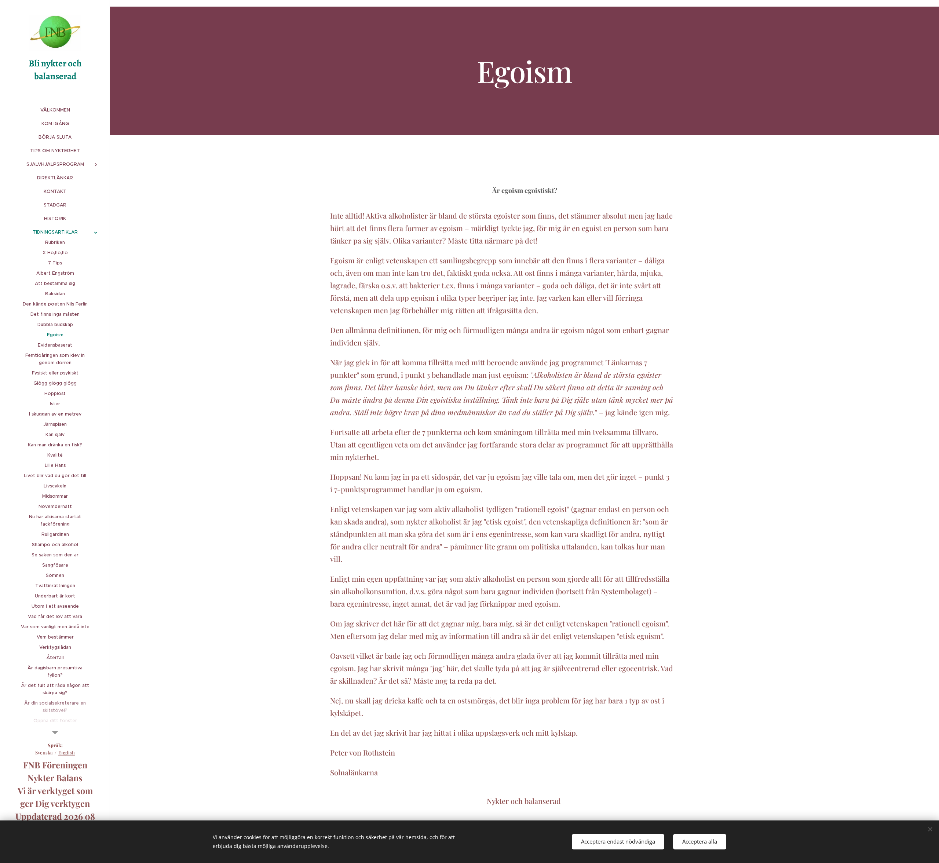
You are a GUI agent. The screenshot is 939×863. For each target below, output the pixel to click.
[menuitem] (55, 110)
